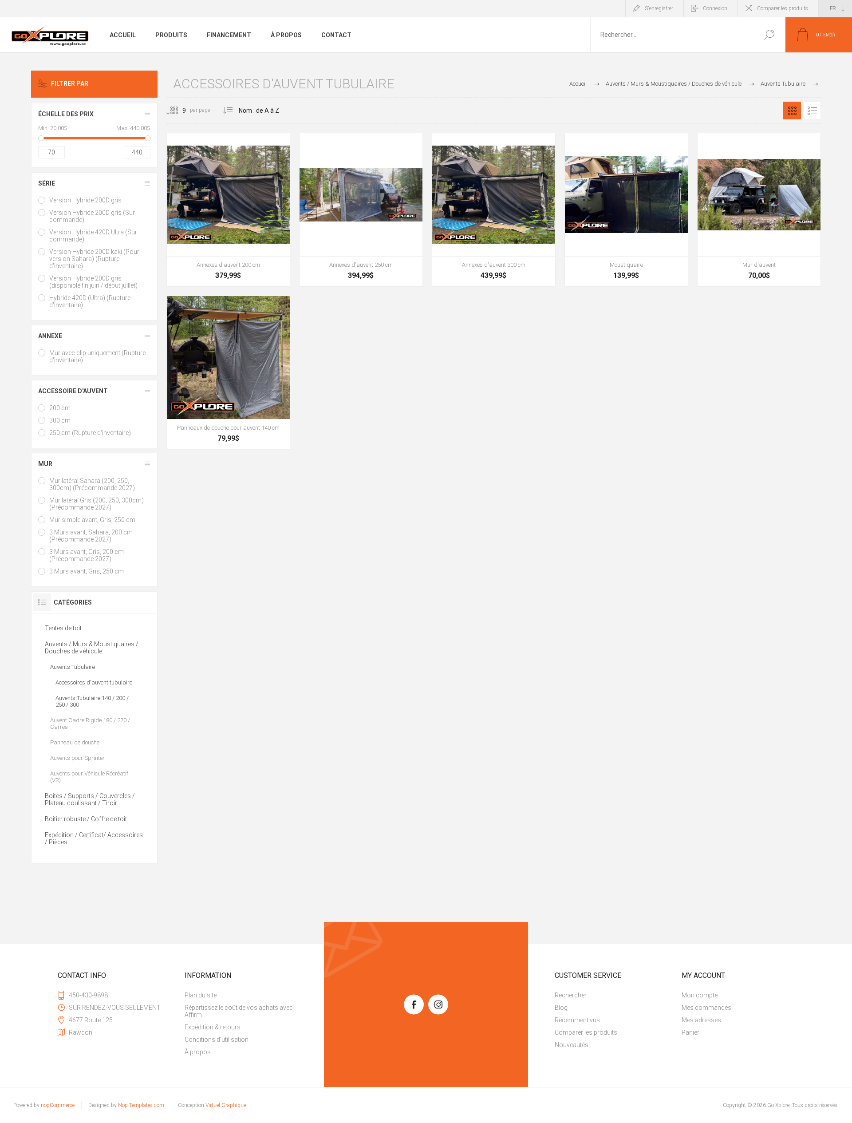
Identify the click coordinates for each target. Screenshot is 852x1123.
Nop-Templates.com (141, 1105)
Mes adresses (701, 1020)
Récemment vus (577, 1020)
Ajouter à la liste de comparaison (267, 263)
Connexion (715, 8)
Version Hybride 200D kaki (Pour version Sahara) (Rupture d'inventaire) (94, 258)
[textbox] (671, 34)
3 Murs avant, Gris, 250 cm (86, 571)
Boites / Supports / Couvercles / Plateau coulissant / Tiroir (90, 799)
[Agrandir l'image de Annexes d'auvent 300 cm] (493, 209)
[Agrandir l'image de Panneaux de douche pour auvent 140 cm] (228, 372)
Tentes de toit (63, 628)
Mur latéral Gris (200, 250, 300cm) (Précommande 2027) (96, 504)
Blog (561, 1007)
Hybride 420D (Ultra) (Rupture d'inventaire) (89, 301)
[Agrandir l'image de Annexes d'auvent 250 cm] (361, 209)
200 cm (60, 407)
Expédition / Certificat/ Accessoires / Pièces (94, 838)
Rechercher (768, 34)
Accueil (578, 83)
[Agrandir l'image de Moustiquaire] (626, 209)
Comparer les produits (782, 8)
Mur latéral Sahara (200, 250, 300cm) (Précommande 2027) (92, 484)
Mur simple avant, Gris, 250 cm (92, 519)
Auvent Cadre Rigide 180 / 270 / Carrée (90, 723)
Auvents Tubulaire (72, 667)
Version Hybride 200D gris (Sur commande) (92, 216)
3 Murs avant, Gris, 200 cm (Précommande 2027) (86, 555)
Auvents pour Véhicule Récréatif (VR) (89, 776)
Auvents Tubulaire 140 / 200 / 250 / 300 (92, 701)
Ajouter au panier (229, 262)
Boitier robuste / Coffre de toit (86, 818)
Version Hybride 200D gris (85, 200)
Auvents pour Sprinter (77, 758)
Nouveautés (571, 1044)
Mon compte (700, 995)
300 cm (60, 420)
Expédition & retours (213, 1027)
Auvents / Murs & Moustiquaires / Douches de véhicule (91, 648)
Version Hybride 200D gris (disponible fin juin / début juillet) (93, 282)
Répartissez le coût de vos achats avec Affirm (239, 1011)
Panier (690, 1032)
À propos (198, 1052)
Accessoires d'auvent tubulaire (93, 682)
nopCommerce (58, 1105)
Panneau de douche (74, 742)
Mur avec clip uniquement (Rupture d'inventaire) (97, 356)
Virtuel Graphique (225, 1105)
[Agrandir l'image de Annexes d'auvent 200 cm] (228, 209)
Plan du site (201, 995)
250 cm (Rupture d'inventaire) (90, 432)
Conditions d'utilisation (216, 1039)
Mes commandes (706, 1007)
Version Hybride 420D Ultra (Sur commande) (93, 236)
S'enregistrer (659, 8)
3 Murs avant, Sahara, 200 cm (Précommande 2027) (91, 536)
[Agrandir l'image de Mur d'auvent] (759, 209)
